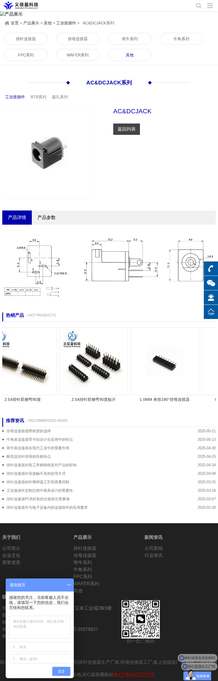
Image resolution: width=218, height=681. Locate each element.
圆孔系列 (60, 97)
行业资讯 (153, 555)
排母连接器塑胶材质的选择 (29, 431)
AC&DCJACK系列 (109, 83)
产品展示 (31, 23)
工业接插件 (66, 23)
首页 (15, 23)
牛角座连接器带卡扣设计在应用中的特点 (40, 439)
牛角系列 (181, 39)
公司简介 (11, 548)
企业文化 (11, 555)
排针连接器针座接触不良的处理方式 (36, 473)
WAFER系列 (78, 55)
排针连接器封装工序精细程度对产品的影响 (42, 465)
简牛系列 (130, 39)
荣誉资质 (11, 562)
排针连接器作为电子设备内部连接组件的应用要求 (47, 507)
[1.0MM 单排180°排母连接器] (158, 360)
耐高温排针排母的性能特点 (29, 456)
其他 (48, 23)
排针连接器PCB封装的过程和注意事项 (38, 499)
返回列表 (127, 129)
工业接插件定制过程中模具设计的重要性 (40, 490)
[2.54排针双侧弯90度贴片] (87, 360)
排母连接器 (78, 39)
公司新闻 (153, 548)
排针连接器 (26, 39)
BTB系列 (38, 97)
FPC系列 (26, 55)
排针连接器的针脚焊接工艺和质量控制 (38, 482)
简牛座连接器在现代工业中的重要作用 (38, 448)
